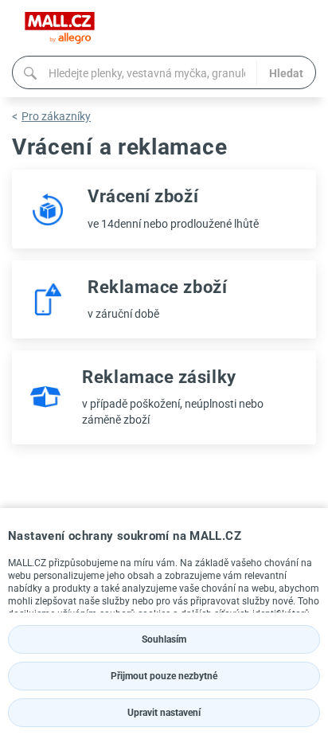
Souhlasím (164, 639)
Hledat (286, 73)
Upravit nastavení (164, 712)
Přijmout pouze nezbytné (164, 676)
